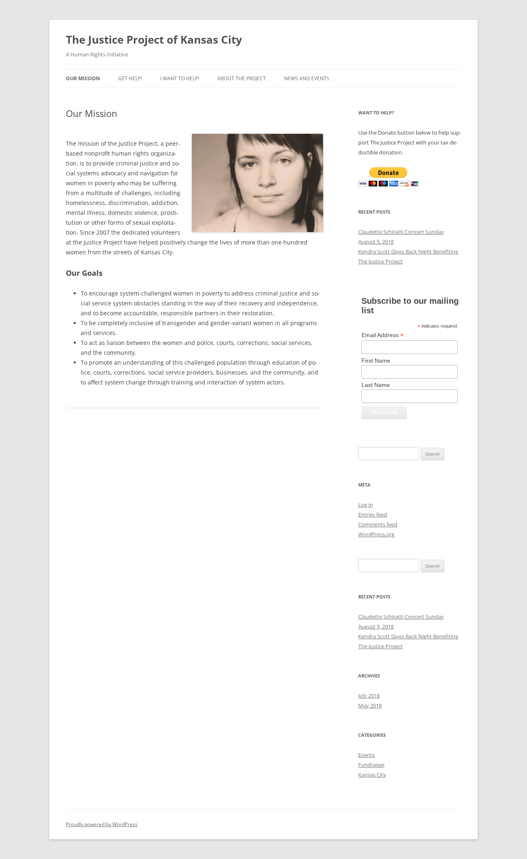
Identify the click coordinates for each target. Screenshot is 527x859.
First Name (375, 360)
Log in (365, 504)
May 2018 (370, 705)
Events (366, 755)
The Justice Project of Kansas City (154, 39)
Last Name (375, 385)
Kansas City (372, 774)
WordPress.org (376, 534)
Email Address (382, 335)
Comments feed (377, 524)
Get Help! (130, 78)
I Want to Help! (179, 78)
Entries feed (372, 514)
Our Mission (83, 78)
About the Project (241, 78)
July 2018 (369, 695)
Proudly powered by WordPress (102, 824)
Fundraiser (371, 764)
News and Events (306, 78)
